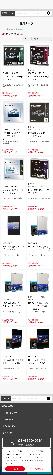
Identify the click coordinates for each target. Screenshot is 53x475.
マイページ (7, 433)
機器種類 (12, 29)
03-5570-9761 (30, 440)
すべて (3, 29)
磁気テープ (21, 29)
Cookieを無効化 (36, 469)
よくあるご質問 (8, 426)
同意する (14, 469)
